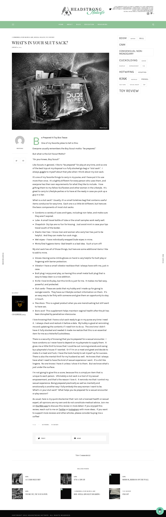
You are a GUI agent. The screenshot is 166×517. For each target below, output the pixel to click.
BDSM (123, 38)
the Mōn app (42, 406)
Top (144, 84)
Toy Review (50, 37)
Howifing (142, 72)
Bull (141, 38)
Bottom (133, 38)
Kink (123, 79)
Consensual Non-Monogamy (23, 37)
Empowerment (134, 66)
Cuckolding (128, 60)
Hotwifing (45, 424)
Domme (144, 61)
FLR (144, 66)
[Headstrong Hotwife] (83, 11)
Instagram (74, 409)
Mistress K (20, 148)
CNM (122, 44)
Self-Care (122, 84)
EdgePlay (122, 66)
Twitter (62, 409)
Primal (144, 79)
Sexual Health (39, 37)
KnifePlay (134, 79)
